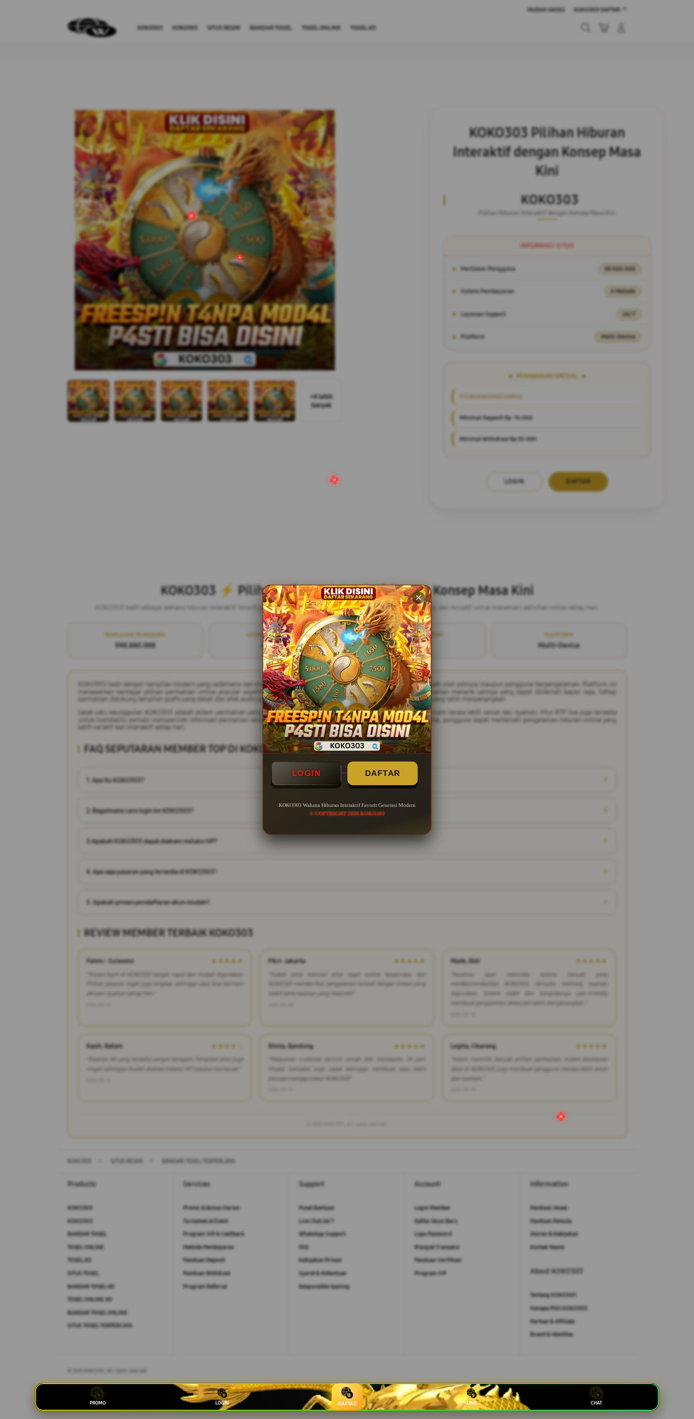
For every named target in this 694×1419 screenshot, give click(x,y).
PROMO (98, 1403)
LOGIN (306, 773)
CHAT (596, 1403)
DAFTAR (382, 773)
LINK (472, 1403)
